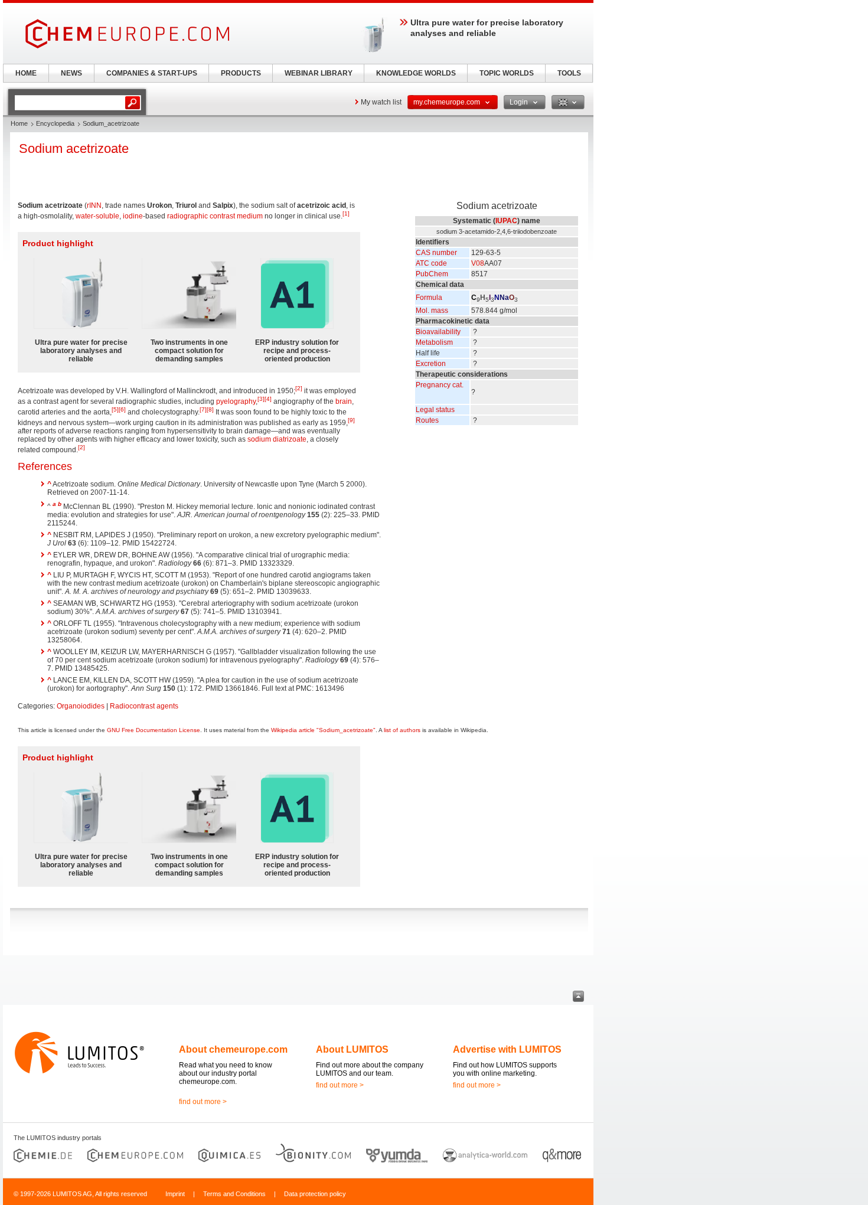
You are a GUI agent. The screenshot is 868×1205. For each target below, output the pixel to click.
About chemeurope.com (233, 1049)
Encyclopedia (55, 123)
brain (343, 401)
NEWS (71, 73)
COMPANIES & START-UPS (151, 73)
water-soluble (97, 216)
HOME (26, 73)
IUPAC (506, 221)
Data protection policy (315, 1193)
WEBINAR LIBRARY (319, 73)
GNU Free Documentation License (153, 730)
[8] (210, 409)
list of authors (402, 730)
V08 (477, 263)
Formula (429, 297)
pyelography (236, 401)
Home (19, 123)
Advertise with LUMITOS (507, 1049)
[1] (346, 213)
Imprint (175, 1193)
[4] (268, 399)
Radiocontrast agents (144, 706)
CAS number (436, 253)
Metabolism (434, 342)
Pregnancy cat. (440, 385)
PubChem (432, 274)
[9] (351, 420)
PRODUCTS (241, 73)
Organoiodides (81, 706)
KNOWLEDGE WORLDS (416, 73)
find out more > (203, 1102)
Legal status (435, 410)
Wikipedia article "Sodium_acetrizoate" (323, 730)
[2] (298, 388)
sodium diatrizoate (276, 439)
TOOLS (569, 73)
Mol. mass (432, 310)
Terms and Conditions (234, 1193)
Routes (427, 420)
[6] (122, 409)
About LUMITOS (352, 1049)
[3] (261, 399)
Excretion (431, 364)
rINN (94, 205)
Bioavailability (438, 332)
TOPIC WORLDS (506, 73)
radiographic (187, 216)
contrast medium (236, 216)
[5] (115, 409)
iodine (133, 216)
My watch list (381, 102)
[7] (203, 409)
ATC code (431, 263)
